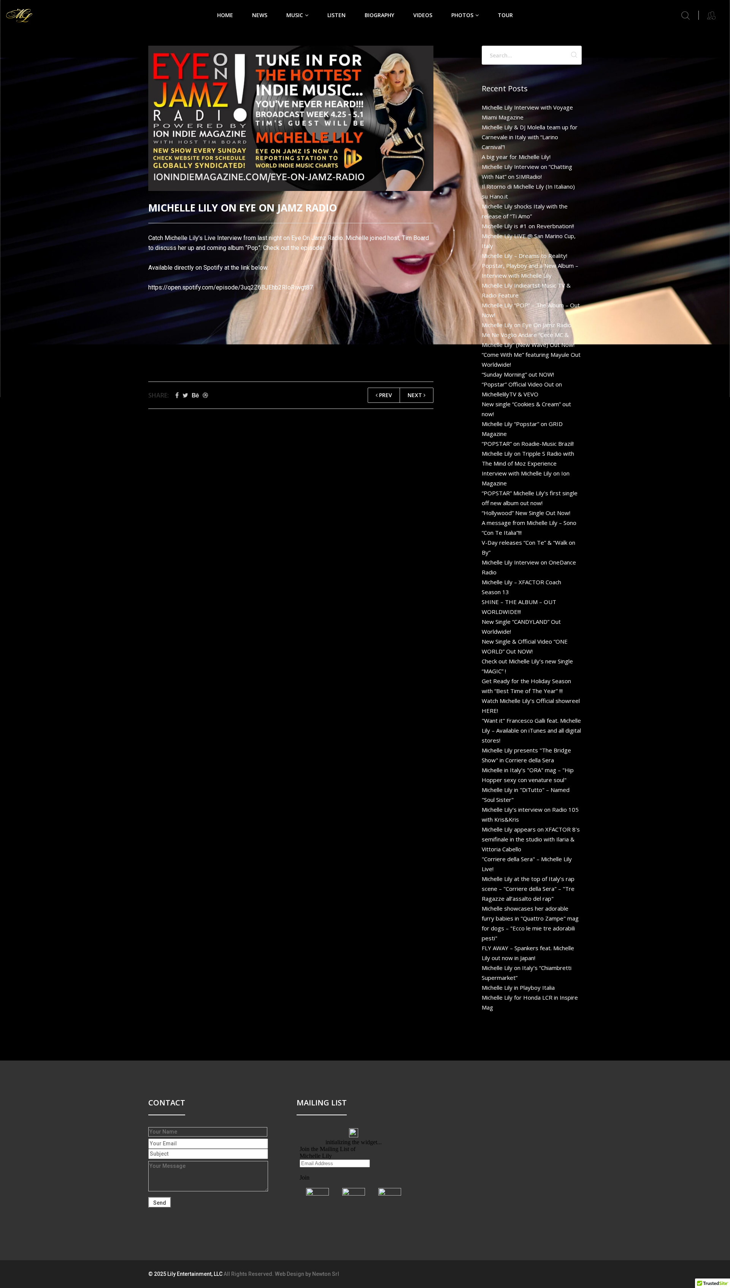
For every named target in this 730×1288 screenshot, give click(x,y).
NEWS (259, 15)
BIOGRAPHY (379, 15)
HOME (225, 15)
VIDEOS (422, 15)
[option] (290, 118)
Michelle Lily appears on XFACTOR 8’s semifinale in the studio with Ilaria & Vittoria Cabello (531, 839)
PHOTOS (462, 15)
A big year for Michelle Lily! (516, 157)
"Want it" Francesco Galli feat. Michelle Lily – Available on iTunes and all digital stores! (531, 730)
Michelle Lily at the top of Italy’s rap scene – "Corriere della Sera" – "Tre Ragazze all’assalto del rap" (528, 888)
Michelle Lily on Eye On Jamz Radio (526, 325)
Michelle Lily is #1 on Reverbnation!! (528, 226)
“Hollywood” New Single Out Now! (526, 513)
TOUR (505, 15)
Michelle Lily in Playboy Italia (518, 987)
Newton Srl (325, 1274)
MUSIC (294, 15)
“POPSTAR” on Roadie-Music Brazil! (528, 443)
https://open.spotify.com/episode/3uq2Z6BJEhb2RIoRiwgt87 (230, 287)
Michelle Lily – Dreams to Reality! (524, 255)
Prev (385, 395)
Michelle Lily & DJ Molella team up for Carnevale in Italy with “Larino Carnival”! (530, 137)
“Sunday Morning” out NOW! (518, 374)
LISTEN (336, 15)
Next (416, 395)
